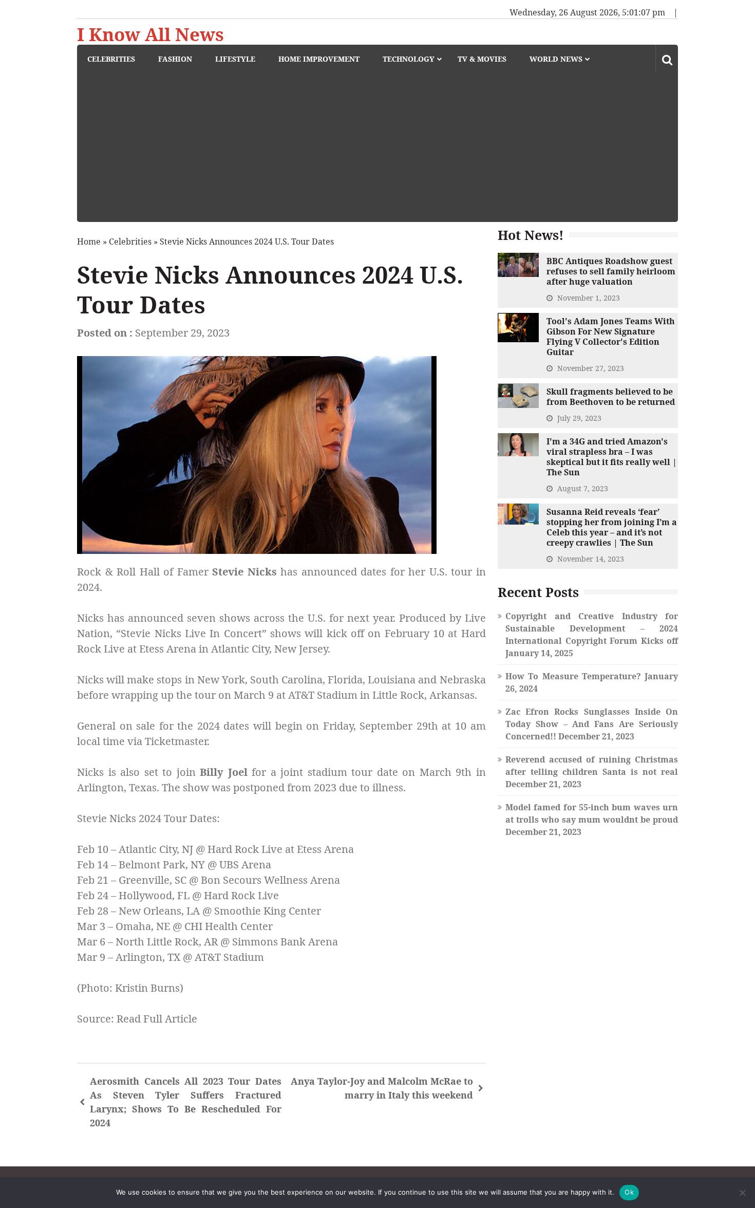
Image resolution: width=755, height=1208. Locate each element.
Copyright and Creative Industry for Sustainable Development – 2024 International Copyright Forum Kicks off (591, 628)
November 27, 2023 (590, 368)
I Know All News (150, 34)
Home (89, 241)
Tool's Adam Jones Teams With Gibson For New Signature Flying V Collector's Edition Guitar (610, 336)
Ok (629, 1192)
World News (556, 59)
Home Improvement (319, 59)
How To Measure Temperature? (573, 676)
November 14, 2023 (590, 559)
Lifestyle (235, 59)
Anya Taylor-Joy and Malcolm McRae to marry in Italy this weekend (382, 1088)
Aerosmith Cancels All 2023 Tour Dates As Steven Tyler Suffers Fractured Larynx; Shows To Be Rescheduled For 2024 (185, 1102)
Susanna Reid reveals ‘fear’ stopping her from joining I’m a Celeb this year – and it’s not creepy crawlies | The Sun (611, 527)
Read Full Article (157, 1019)
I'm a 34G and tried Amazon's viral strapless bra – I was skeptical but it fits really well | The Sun (611, 457)
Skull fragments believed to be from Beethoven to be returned (610, 396)
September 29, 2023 (182, 333)
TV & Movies (482, 59)
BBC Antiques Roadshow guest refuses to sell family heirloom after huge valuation (610, 271)
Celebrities (111, 59)
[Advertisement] (382, 150)
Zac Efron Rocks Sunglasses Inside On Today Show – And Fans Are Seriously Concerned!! (591, 724)
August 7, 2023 (582, 488)
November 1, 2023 (588, 298)
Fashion (175, 59)
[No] (742, 1192)
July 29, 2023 (579, 418)
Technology (409, 59)
